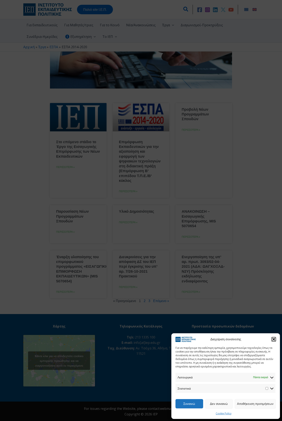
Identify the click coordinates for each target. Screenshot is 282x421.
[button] (274, 339)
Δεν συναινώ (219, 404)
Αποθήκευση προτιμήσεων (255, 404)
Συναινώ (189, 404)
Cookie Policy (223, 413)
